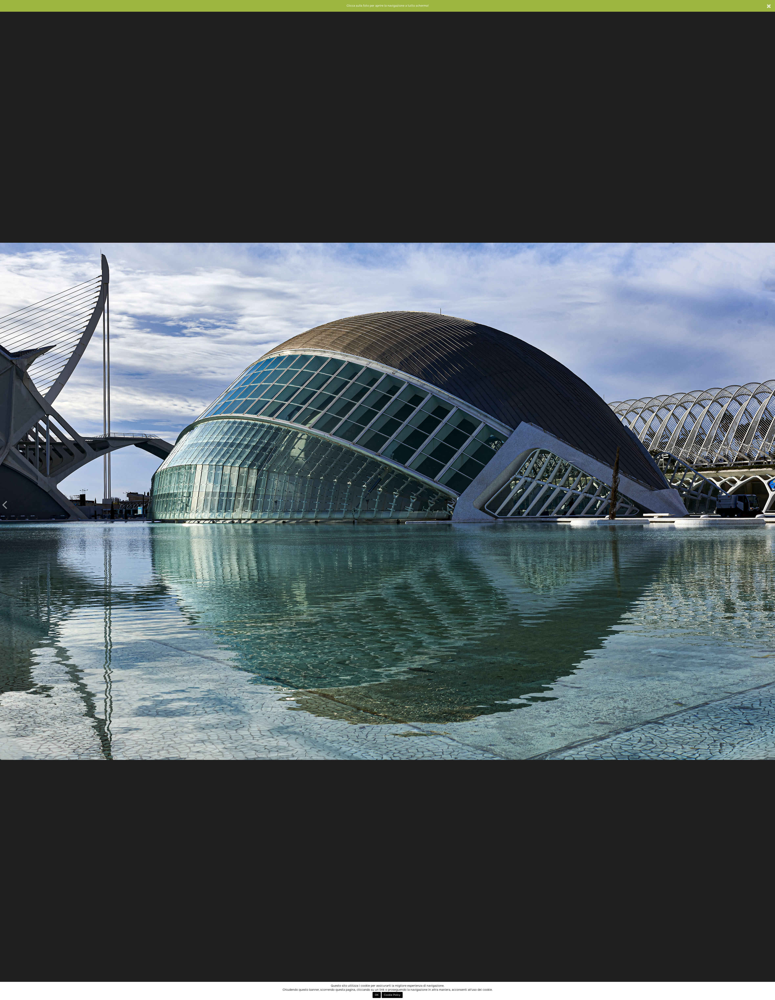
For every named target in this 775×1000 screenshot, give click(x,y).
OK (377, 995)
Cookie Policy (392, 995)
